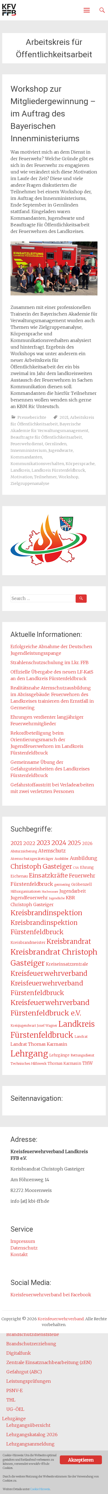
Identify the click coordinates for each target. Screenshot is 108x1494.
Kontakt (19, 1254)
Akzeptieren (80, 1460)
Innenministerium (29, 450)
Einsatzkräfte (48, 875)
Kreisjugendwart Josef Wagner (34, 1026)
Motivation (21, 476)
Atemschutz (52, 851)
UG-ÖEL (15, 1409)
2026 (87, 843)
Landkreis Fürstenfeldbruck (58, 470)
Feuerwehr (82, 876)
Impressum (23, 1241)
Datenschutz (24, 1248)
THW (87, 1063)
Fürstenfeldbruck (32, 884)
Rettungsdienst (82, 1055)
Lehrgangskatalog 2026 (32, 1434)
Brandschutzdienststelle (32, 1334)
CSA (76, 868)
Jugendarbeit (73, 891)
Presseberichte (31, 417)
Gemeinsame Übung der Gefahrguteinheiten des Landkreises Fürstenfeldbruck (50, 768)
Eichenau (19, 876)
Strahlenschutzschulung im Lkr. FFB (50, 662)
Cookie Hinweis (40, 1489)
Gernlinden (55, 443)
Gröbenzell (81, 884)
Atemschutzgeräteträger (32, 858)
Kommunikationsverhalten (37, 463)
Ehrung (87, 867)
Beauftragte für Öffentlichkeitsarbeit (46, 437)
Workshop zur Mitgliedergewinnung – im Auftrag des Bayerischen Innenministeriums (53, 113)
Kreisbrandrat (69, 942)
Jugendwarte (60, 450)
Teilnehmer (45, 476)
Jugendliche (57, 898)
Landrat (81, 1036)
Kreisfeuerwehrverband (49, 973)
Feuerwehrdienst (27, 443)
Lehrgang (29, 1053)
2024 (58, 843)
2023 (43, 843)
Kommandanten (26, 457)
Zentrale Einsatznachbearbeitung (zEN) (49, 1362)
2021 (64, 417)
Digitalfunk (18, 1353)
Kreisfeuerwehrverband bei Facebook (51, 1294)
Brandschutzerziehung (31, 1343)
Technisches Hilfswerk (29, 1063)
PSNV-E (14, 1390)
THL (11, 1400)
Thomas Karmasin (64, 1063)
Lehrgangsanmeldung (30, 1444)
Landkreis (20, 470)
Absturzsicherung (24, 851)
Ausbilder (62, 859)
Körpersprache (80, 463)
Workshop (68, 476)
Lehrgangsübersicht (28, 1425)
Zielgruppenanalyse (30, 483)
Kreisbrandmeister (28, 942)
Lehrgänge (59, 1055)
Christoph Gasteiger (41, 866)
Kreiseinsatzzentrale (67, 964)
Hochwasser (50, 891)
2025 (74, 843)
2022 (29, 843)
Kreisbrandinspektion (46, 913)
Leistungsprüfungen (28, 1381)
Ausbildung (83, 858)
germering (62, 885)
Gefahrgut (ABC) (24, 1372)
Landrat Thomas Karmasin (39, 1044)
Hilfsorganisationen (26, 891)
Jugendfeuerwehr (29, 897)
